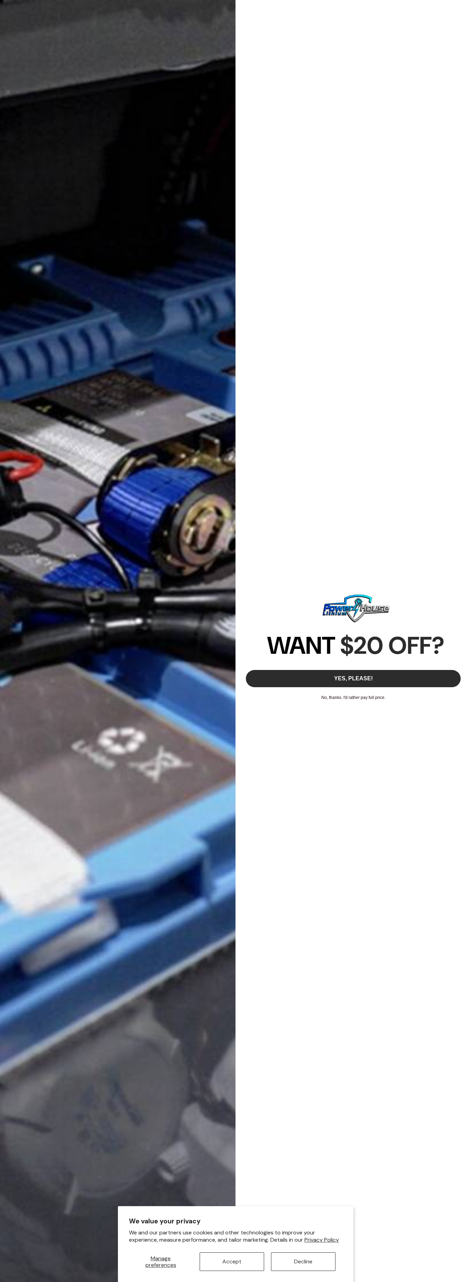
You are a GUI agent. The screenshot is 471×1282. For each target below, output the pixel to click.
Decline (303, 1261)
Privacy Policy (321, 1239)
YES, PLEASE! (353, 678)
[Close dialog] (462, 9)
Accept (231, 1261)
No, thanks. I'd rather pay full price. (353, 697)
